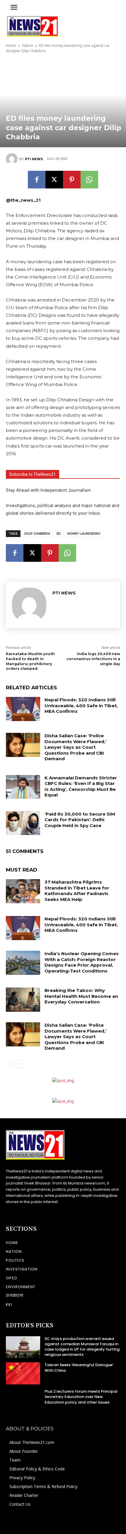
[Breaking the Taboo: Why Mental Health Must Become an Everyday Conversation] (23, 1000)
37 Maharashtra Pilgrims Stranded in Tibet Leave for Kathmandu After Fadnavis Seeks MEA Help (77, 890)
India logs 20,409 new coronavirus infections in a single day (93, 659)
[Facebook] (36, 179)
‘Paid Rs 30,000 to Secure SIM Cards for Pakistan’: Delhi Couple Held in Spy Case (80, 819)
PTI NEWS (34, 159)
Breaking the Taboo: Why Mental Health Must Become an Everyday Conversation (81, 996)
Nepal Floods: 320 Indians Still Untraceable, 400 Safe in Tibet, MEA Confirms (81, 705)
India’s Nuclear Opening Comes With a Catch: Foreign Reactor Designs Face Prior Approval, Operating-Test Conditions (82, 962)
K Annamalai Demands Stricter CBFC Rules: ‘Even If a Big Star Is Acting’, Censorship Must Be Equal (81, 786)
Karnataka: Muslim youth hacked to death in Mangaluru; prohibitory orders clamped (30, 661)
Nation (27, 45)
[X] (54, 179)
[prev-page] (9, 1064)
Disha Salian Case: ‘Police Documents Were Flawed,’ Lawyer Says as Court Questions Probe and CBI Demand (76, 747)
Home (11, 45)
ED (59, 534)
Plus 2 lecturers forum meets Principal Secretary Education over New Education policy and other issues (81, 1397)
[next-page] (19, 1064)
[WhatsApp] (89, 179)
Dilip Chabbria (37, 534)
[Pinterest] (72, 179)
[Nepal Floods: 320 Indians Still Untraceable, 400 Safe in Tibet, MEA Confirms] (23, 709)
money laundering (84, 534)
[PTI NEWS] (12, 159)
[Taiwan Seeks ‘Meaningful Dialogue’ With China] (23, 1373)
